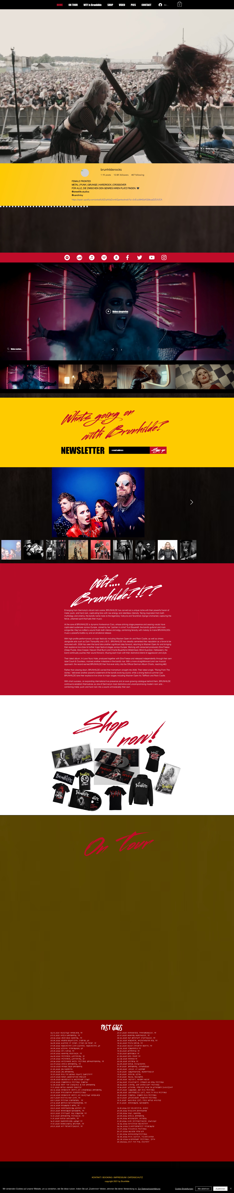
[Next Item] (229, 502)
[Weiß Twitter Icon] (139, 257)
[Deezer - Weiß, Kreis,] (79, 257)
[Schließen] (230, 1189)
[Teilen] (114, 349)
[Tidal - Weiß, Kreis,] (104, 257)
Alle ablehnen (203, 1188)
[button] (179, 4)
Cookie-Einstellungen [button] (184, 1188)
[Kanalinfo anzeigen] (120, 349)
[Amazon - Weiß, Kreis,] (116, 257)
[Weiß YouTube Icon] (151, 257)
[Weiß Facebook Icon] (127, 257)
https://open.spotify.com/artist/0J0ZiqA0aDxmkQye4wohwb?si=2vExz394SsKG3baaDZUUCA (117, 199)
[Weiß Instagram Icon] (164, 257)
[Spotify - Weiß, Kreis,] (67, 257)
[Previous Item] (4, 502)
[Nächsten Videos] (230, 376)
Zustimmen (220, 1188)
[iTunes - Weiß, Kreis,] (92, 257)
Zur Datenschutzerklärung (149, 1188)
